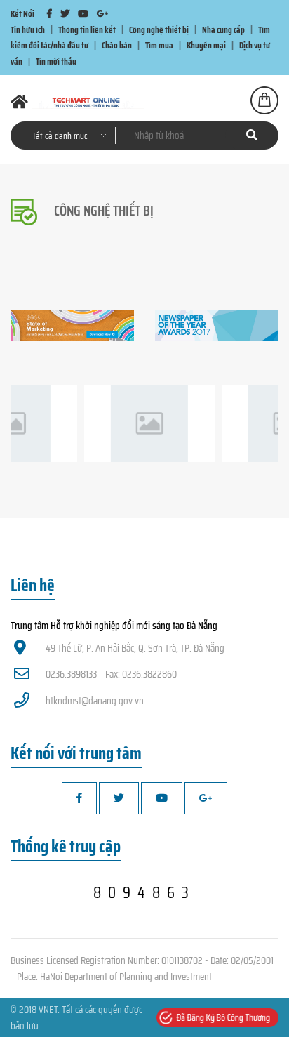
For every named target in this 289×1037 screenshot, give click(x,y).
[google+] (102, 14)
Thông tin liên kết (87, 29)
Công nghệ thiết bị (159, 29)
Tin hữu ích (28, 29)
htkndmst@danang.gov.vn (95, 700)
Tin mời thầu (56, 61)
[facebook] (49, 14)
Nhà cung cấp (223, 29)
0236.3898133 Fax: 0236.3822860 (111, 674)
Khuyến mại (206, 45)
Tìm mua (159, 45)
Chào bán (117, 45)
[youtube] (83, 14)
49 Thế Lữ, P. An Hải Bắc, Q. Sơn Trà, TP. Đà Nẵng (135, 648)
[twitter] (65, 14)
